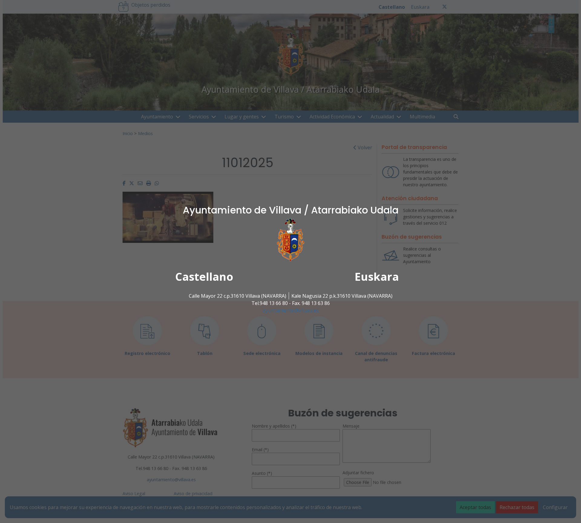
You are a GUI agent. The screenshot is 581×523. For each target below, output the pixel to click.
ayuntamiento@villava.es (291, 310)
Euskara (377, 276)
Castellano (204, 276)
